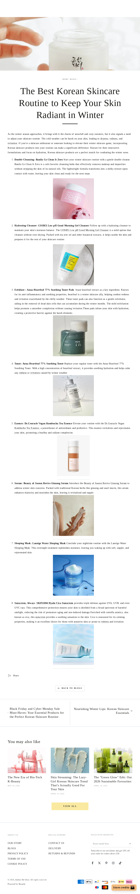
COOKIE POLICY (17, 863)
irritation (12, 143)
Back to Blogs (72, 688)
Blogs (73, 79)
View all (70, 806)
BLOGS (12, 848)
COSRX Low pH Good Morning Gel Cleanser (63, 225)
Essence (19, 423)
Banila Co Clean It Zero (49, 159)
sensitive (78, 621)
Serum (18, 483)
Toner (18, 363)
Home (65, 79)
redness (113, 138)
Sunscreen (20, 603)
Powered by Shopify (17, 884)
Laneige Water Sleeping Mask (49, 543)
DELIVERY (54, 848)
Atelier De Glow (22, 880)
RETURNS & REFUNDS (61, 853)
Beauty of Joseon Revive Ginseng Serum (46, 483)
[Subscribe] (130, 843)
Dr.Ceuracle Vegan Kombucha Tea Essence (48, 423)
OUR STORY (15, 843)
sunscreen (40, 617)
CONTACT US (56, 843)
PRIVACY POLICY (18, 853)
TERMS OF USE (17, 858)
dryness (104, 138)
